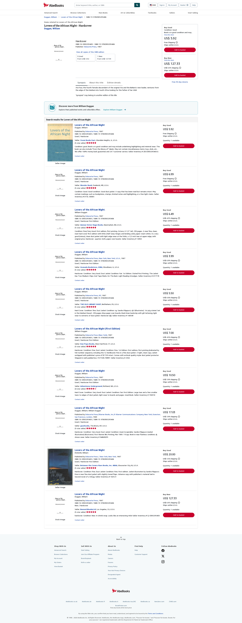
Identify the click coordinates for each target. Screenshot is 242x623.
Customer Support (141, 554)
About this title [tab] (96, 82)
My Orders (57, 562)
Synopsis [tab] (82, 82)
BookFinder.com (121, 607)
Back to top (121, 539)
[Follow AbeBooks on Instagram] (162, 562)
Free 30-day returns (180, 82)
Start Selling (193, 13)
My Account (172, 5)
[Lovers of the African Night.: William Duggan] (60, 232)
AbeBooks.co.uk (71, 601)
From (83, 57)
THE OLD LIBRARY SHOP (90, 304)
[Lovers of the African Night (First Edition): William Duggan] (60, 351)
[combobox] (104, 5)
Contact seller (79, 156)
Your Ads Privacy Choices (116, 570)
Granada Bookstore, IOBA (91, 267)
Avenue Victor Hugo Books (91, 225)
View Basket (58, 566)
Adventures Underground (91, 386)
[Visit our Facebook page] (162, 550)
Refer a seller (85, 562)
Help (194, 5)
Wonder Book (86, 185)
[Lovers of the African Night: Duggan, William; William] (60, 431)
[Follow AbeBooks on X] (162, 556)
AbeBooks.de (86, 601)
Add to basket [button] (180, 50)
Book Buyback (86, 558)
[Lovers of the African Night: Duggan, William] (60, 161)
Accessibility (112, 578)
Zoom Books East (87, 140)
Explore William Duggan (112, 110)
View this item (169, 35)
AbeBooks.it (114, 601)
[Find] (137, 5)
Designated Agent (114, 574)
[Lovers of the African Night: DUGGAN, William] (60, 485)
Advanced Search (51, 13)
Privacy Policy (112, 566)
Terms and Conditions (155, 613)
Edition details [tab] (114, 82)
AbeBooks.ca (145, 601)
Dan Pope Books (87, 344)
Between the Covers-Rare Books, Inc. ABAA (98, 465)
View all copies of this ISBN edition (90, 52)
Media (110, 554)
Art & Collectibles (128, 13)
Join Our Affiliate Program (90, 554)
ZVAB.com (172, 601)
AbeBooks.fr (100, 601)
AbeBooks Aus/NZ (129, 601)
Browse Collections (78, 13)
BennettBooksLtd (88, 509)
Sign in (162, 5)
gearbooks (84, 426)
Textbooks (152, 13)
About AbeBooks (114, 550)
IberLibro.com (159, 601)
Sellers (172, 13)
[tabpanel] (118, 91)
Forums (110, 562)
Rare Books (103, 13)
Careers (110, 558)
